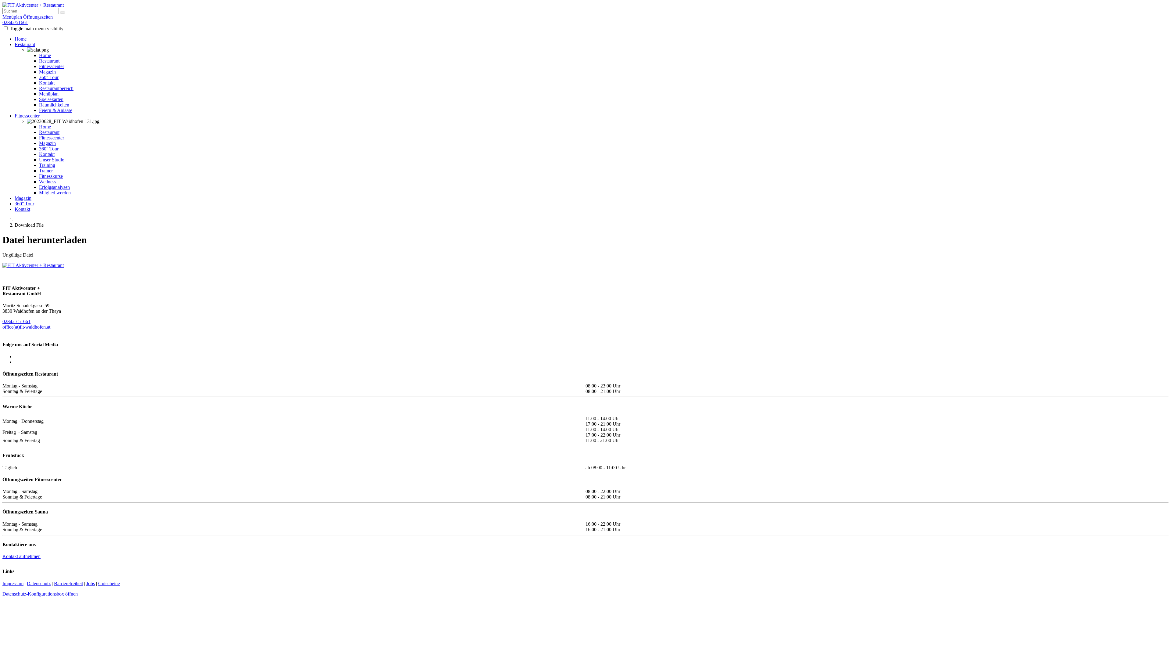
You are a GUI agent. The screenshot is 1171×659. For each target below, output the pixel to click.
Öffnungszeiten (38, 17)
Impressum (12, 583)
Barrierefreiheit (68, 583)
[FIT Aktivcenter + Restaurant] (33, 5)
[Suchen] (62, 12)
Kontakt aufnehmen (21, 556)
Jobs (90, 583)
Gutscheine (109, 583)
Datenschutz (39, 583)
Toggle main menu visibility (36, 28)
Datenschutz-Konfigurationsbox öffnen (40, 593)
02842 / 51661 (16, 321)
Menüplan (12, 17)
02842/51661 (15, 22)
